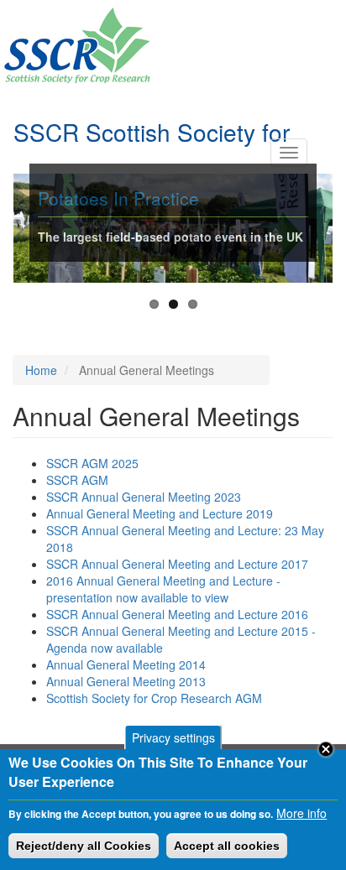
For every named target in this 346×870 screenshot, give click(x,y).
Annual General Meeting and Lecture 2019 (159, 513)
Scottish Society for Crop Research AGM (154, 698)
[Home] (76, 45)
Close (326, 749)
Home (41, 370)
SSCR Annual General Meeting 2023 (143, 496)
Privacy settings (173, 737)
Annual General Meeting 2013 (126, 681)
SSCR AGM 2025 (92, 463)
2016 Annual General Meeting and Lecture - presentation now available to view (163, 589)
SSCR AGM (77, 479)
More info (301, 813)
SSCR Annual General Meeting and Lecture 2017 (177, 563)
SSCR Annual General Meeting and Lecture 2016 (177, 614)
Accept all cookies (227, 845)
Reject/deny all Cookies (83, 845)
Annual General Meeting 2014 (126, 664)
